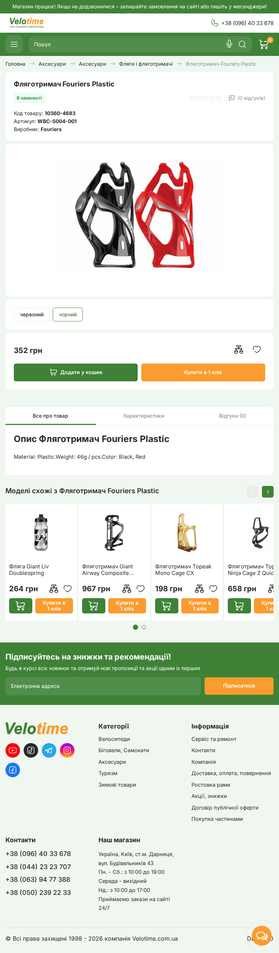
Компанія (203, 762)
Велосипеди (114, 739)
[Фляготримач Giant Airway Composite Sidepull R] (114, 533)
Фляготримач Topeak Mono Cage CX (183, 569)
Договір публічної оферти (225, 807)
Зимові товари (117, 785)
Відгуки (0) (232, 416)
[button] (252, 492)
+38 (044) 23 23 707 (38, 867)
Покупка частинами (217, 819)
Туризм (107, 773)
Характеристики (143, 416)
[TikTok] (31, 750)
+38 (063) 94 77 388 (37, 879)
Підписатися (239, 685)
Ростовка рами (210, 785)
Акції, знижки (209, 796)
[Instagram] (67, 750)
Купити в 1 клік (203, 372)
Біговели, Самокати (123, 750)
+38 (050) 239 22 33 (38, 892)
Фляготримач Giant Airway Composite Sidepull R (107, 569)
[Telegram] (49, 750)
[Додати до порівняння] (239, 349)
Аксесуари (112, 762)
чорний (68, 314)
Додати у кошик (81, 372)
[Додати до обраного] (257, 349)
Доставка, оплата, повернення (231, 773)
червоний (32, 314)
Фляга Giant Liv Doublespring (29, 569)
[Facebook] (12, 770)
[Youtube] (12, 750)
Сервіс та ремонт (213, 739)
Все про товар (50, 416)
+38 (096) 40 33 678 (247, 23)
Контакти (203, 750)
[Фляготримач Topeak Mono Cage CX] (187, 533)
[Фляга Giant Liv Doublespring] (41, 533)
